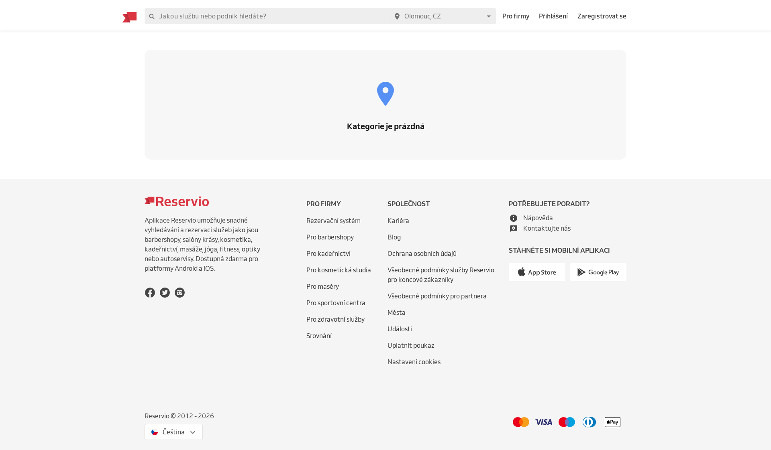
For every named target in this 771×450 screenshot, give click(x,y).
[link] (446, 275)
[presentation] (174, 432)
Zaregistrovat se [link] (601, 16)
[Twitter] (164, 292)
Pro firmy (515, 16)
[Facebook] (150, 292)
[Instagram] (179, 292)
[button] (531, 218)
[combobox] (442, 16)
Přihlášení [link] (553, 16)
